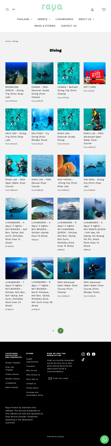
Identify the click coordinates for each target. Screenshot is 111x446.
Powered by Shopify (55, 436)
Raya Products (11, 387)
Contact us (31, 384)
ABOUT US (85, 19)
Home (8, 41)
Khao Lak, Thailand (9, 368)
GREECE (43, 19)
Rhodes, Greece (12, 379)
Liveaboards (10, 383)
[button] (14, 9)
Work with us (32, 379)
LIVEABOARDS (64, 19)
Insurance (30, 366)
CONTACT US (69, 25)
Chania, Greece (12, 374)
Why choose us (33, 375)
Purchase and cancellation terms (34, 393)
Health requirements (32, 360)
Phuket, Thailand (12, 363)
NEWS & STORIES (45, 25)
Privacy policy (32, 388)
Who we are (31, 370)
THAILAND (23, 19)
